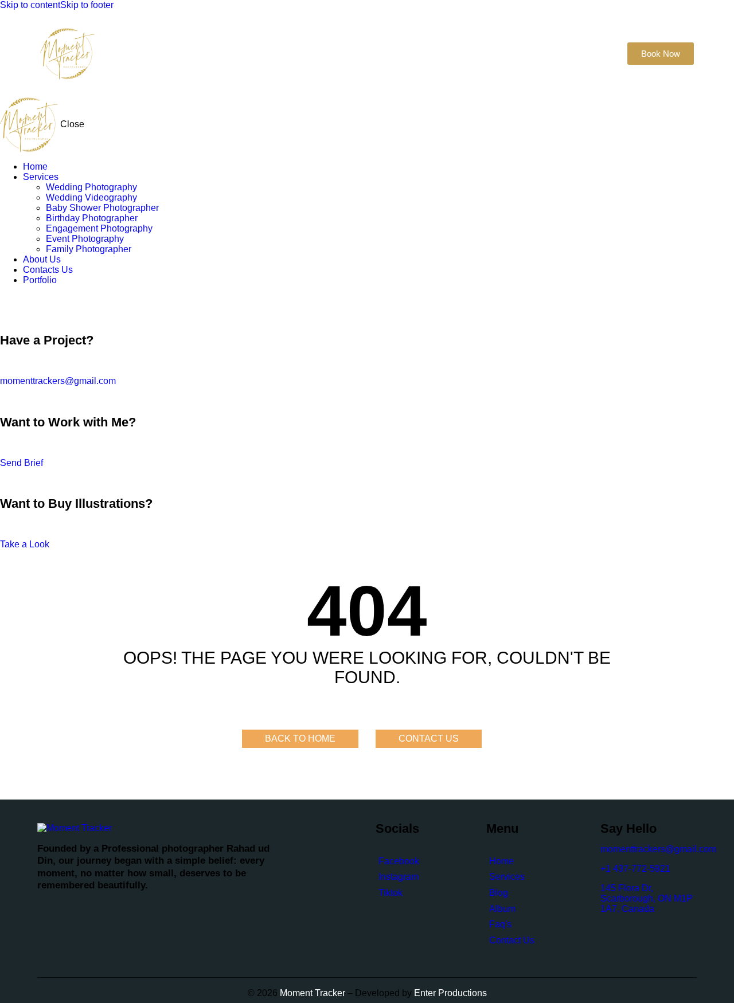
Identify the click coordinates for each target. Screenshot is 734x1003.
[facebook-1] (6, 299)
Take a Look (24, 544)
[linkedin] (39, 299)
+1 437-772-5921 (635, 868)
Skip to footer (87, 5)
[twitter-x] (16, 299)
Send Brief (21, 463)
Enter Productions (450, 993)
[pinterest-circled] (25, 299)
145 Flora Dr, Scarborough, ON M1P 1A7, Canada (646, 898)
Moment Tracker (311, 993)
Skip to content (30, 5)
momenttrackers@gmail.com (58, 381)
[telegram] (51, 299)
